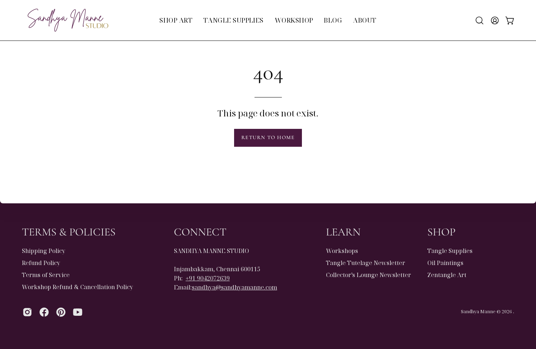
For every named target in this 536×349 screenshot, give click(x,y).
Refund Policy (41, 263)
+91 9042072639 (208, 278)
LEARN (343, 232)
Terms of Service (46, 275)
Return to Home (268, 137)
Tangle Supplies (450, 251)
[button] (479, 20)
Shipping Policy (43, 251)
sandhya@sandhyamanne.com (234, 287)
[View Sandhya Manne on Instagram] (27, 312)
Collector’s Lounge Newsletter (368, 275)
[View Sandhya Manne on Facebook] (44, 312)
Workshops (342, 251)
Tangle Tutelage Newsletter (365, 263)
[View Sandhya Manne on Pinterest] (60, 312)
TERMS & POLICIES (69, 232)
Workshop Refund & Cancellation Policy (77, 287)
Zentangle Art (446, 275)
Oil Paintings (445, 263)
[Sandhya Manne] (67, 20)
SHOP (441, 232)
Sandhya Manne (478, 311)
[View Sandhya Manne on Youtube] (77, 312)
